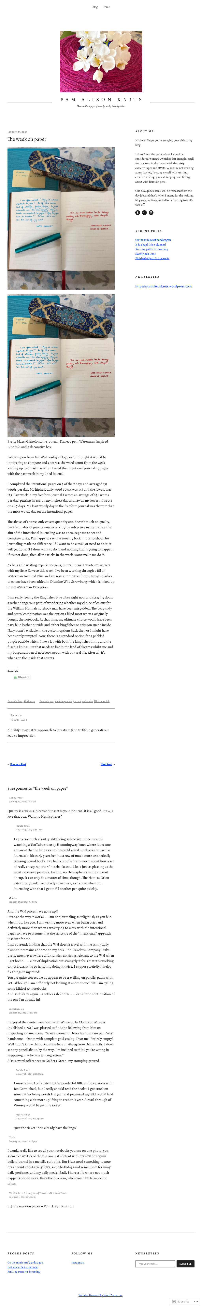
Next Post (106, 764)
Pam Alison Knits (102, 99)
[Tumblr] (137, 212)
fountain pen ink (63, 701)
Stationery (29, 701)
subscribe (186, 1264)
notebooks (87, 701)
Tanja (12, 1137)
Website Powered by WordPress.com (101, 1295)
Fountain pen (46, 701)
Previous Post (18, 764)
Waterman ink (101, 701)
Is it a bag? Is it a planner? (150, 244)
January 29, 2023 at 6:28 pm (23, 1141)
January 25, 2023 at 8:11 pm (29, 829)
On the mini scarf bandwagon (153, 240)
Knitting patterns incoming (151, 249)
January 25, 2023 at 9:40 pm (23, 901)
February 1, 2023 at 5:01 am (22, 1197)
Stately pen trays (145, 254)
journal (77, 701)
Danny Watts (15, 797)
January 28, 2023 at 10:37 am (29, 1073)
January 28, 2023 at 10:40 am (30, 1118)
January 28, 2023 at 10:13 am (23, 1012)
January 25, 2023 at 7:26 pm (22, 801)
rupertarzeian (16, 1009)
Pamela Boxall (23, 825)
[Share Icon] (144, 212)
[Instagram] (151, 212)
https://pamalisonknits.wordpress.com (163, 286)
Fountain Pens (14, 701)
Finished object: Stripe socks (152, 258)
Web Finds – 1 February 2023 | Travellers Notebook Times (37, 1193)
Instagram (77, 1262)
